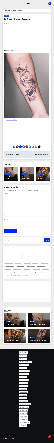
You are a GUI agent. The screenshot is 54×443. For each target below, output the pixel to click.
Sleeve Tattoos (36, 269)
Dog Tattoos (36, 253)
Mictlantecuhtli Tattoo (12, 340)
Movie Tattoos (44, 263)
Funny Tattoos (7, 260)
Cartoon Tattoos (19, 250)
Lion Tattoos (27, 263)
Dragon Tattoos (44, 253)
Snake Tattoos (7, 272)
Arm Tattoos (17, 247)
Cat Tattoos (28, 250)
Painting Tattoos (31, 266)
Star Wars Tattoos (27, 272)
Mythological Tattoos (9, 266)
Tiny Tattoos (46, 272)
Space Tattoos (17, 272)
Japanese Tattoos (8, 263)
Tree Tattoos (7, 275)
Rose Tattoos (7, 269)
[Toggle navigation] (4, 4)
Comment (7, 193)
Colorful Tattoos (8, 253)
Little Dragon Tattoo (12, 324)
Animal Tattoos (8, 247)
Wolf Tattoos (25, 275)
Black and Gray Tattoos (36, 247)
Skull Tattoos (27, 269)
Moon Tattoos (35, 263)
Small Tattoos (45, 269)
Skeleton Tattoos (17, 269)
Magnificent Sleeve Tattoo (38, 340)
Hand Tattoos (34, 260)
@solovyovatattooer (11, 120)
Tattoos (6, 15)
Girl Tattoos (16, 260)
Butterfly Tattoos (8, 250)
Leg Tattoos (18, 263)
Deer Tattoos (27, 253)
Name (6, 215)
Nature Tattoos (20, 266)
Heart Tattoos (43, 260)
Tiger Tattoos (37, 272)
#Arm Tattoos (8, 23)
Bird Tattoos (25, 247)
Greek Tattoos (25, 260)
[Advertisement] (27, 38)
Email (6, 220)
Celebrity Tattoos (38, 250)
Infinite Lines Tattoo (17, 19)
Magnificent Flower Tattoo (38, 324)
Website (6, 225)
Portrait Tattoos (41, 266)
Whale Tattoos (16, 275)
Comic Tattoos (18, 253)
